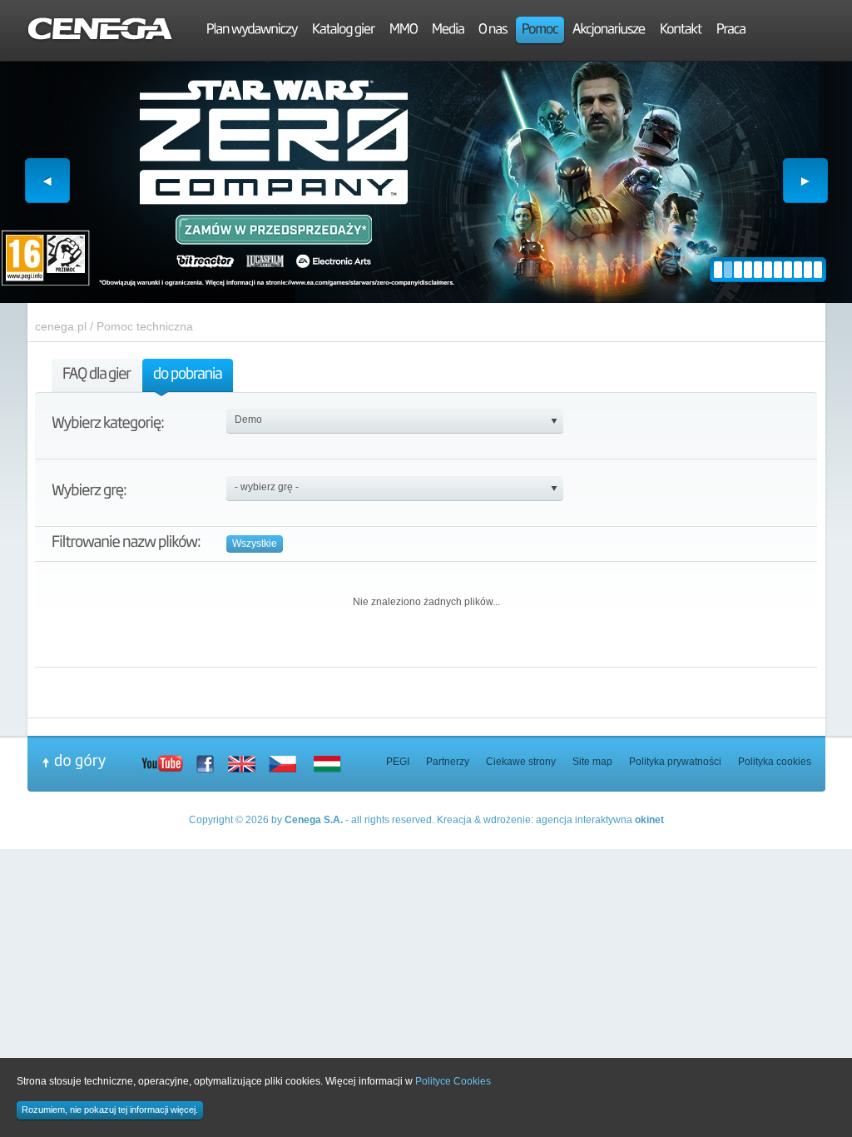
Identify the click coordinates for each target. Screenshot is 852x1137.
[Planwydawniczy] (252, 31)
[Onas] (493, 31)
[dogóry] (91, 761)
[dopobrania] (187, 377)
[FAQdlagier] (96, 377)
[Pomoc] (540, 31)
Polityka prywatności (675, 761)
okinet (649, 820)
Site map (592, 761)
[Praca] (731, 31)
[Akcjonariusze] (609, 31)
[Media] (448, 31)
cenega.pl (61, 326)
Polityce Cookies (453, 1081)
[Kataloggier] (343, 31)
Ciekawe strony (521, 761)
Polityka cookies (774, 761)
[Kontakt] (681, 31)
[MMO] (403, 31)
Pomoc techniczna (145, 326)
